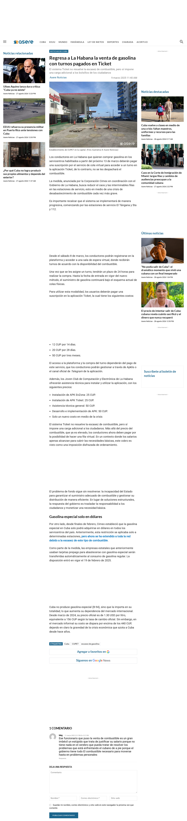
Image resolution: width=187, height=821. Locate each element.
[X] (77, 669)
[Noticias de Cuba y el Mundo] (23, 42)
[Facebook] (71, 669)
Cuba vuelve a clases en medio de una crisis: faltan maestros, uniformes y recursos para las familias (160, 130)
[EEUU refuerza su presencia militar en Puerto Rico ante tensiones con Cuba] (24, 110)
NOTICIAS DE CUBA (58, 51)
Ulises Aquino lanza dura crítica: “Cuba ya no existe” (21, 88)
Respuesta (62, 758)
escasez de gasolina (90, 644)
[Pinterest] (83, 669)
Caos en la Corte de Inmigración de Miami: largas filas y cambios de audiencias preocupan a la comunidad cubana (161, 177)
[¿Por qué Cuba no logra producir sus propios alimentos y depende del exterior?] (24, 154)
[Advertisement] (93, 19)
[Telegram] (96, 669)
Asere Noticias (9, 94)
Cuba (66, 644)
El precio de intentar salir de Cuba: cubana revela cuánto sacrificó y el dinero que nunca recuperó (161, 314)
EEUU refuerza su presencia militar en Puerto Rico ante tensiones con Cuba (23, 130)
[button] (181, 42)
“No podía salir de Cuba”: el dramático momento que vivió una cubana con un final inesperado (161, 270)
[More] (103, 669)
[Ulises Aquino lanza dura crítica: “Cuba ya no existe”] (24, 70)
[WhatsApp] (90, 669)
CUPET (75, 644)
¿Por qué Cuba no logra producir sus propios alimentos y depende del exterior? (24, 174)
